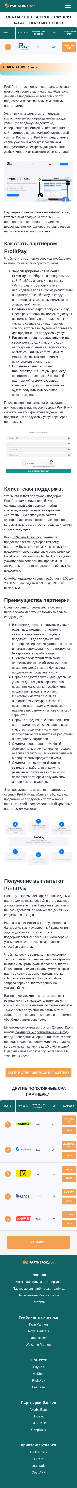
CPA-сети (39, 1360)
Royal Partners (38, 1331)
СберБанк (38, 1430)
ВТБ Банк (39, 1423)
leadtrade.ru (69, 1145)
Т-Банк (39, 1416)
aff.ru (69, 1169)
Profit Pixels (38, 1452)
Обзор (69, 1130)
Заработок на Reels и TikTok (38, 1295)
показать (35, 67)
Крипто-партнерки (38, 1445)
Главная (38, 1275)
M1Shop (38, 1373)
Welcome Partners (39, 1344)
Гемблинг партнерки (38, 1317)
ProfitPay (38, 1380)
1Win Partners (39, 1324)
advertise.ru (69, 1120)
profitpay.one (69, 47)
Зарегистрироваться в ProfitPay (38, 1072)
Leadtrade (38, 1465)
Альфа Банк (38, 1409)
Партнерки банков (38, 1403)
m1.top (69, 1215)
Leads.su (38, 1387)
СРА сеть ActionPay (26, 537)
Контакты (38, 1242)
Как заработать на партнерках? (38, 1282)
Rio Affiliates (38, 1338)
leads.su (69, 1192)
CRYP (38, 1459)
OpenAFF (38, 1472)
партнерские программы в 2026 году (42, 1032)
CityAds (38, 1367)
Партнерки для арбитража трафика (39, 1288)
